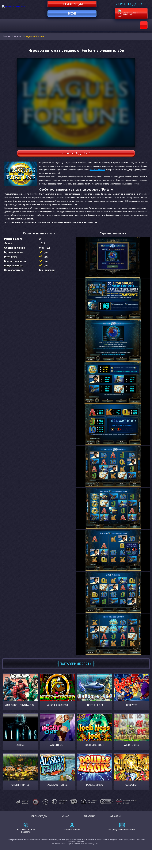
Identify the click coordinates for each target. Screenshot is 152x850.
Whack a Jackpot (97, 169)
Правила (89, 816)
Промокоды (39, 816)
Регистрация (72, 4)
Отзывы (115, 816)
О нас (65, 816)
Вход (72, 13)
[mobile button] (144, 25)
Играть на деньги (76, 153)
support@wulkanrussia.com (122, 829)
